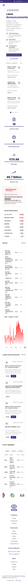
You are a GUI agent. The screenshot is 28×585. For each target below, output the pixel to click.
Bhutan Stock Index (14, 551)
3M (11, 347)
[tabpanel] (14, 470)
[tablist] (14, 451)
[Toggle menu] (3, 5)
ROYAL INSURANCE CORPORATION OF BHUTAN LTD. (9, 260)
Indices (14, 538)
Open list (10, 77)
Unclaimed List (14, 543)
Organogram (14, 521)
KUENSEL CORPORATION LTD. (9, 311)
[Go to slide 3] (15, 112)
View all (23, 243)
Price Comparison (14, 554)
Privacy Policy (10, 580)
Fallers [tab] (14, 451)
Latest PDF (15, 58)
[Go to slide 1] (10, 112)
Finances (14, 533)
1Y (20, 347)
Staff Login (18, 580)
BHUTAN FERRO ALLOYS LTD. (9, 283)
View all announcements (13, 55)
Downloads (14, 541)
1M (6, 347)
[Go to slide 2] (13, 112)
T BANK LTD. (8, 278)
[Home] (14, 507)
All (25, 347)
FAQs (14, 569)
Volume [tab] (21, 451)
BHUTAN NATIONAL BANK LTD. (12, 200)
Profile (14, 518)
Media (14, 564)
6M (16, 347)
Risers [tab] (7, 451)
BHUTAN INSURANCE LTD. (8, 273)
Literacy (14, 567)
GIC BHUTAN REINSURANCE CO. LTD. (9, 267)
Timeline (14, 523)
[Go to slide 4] (17, 112)
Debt (14, 531)
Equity (14, 536)
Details (7, 376)
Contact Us (14, 562)
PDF (15, 77)
